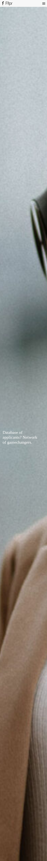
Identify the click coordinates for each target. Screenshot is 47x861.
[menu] (43, 3)
